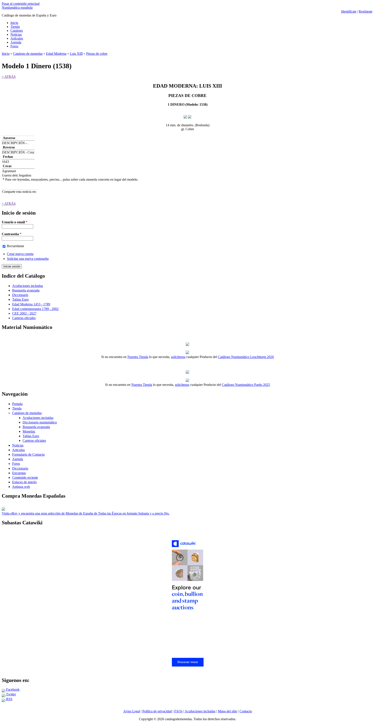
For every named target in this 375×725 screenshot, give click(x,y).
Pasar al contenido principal (20, 3)
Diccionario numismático (40, 422)
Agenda (15, 42)
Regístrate (365, 11)
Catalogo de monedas (28, 53)
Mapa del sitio (227, 711)
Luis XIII (76, 53)
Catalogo (16, 30)
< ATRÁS (9, 76)
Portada (17, 404)
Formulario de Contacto (28, 454)
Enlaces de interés (24, 482)
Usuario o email (14, 222)
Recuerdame (15, 246)
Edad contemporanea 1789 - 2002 (35, 309)
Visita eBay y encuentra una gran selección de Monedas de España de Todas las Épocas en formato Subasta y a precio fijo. (85, 513)
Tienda (15, 26)
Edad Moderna (56, 53)
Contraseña (11, 234)
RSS (8, 699)
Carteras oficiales (24, 318)
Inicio (14, 23)
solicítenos (178, 357)
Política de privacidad (157, 711)
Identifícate (348, 11)
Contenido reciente (25, 477)
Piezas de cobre (96, 53)
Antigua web (21, 486)
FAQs (178, 711)
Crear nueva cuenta (20, 254)
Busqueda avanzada (25, 290)
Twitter (10, 694)
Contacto (246, 711)
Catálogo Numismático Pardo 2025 (246, 385)
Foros (14, 46)
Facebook (12, 689)
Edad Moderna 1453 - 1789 (31, 304)
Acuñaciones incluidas (27, 286)
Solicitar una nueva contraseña (28, 258)
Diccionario (20, 295)
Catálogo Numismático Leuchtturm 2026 (246, 357)
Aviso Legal (131, 711)
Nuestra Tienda (137, 357)
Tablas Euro (20, 299)
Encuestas (19, 473)
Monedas (29, 431)
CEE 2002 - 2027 (24, 313)
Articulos (18, 450)
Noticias (16, 34)
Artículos (16, 38)
